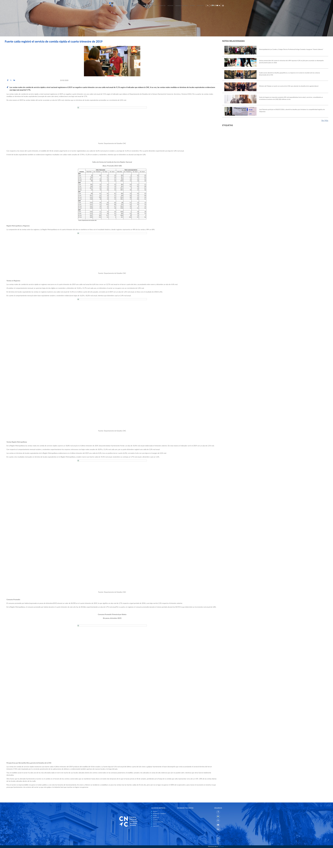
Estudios (154, 5)
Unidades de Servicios (181, 5)
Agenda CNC (162, 5)
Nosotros (136, 5)
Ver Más (324, 120)
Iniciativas (170, 5)
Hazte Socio (156, 826)
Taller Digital (221, 846)
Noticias (192, 5)
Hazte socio (200, 5)
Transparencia (145, 5)
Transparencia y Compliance (159, 813)
